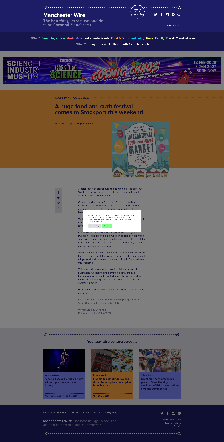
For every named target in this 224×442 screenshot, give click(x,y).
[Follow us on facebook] (161, 14)
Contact (176, 25)
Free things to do (53, 38)
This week (104, 44)
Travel (170, 38)
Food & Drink (120, 38)
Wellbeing (137, 38)
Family (159, 38)
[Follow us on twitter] (155, 14)
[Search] (179, 15)
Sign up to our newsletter (138, 11)
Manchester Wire (64, 15)
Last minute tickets (96, 38)
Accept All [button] (107, 226)
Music (70, 38)
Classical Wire (185, 38)
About (168, 25)
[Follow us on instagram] (167, 14)
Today (91, 44)
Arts (79, 38)
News (150, 38)
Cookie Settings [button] (94, 226)
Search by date (139, 44)
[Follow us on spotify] (173, 14)
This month (120, 44)
